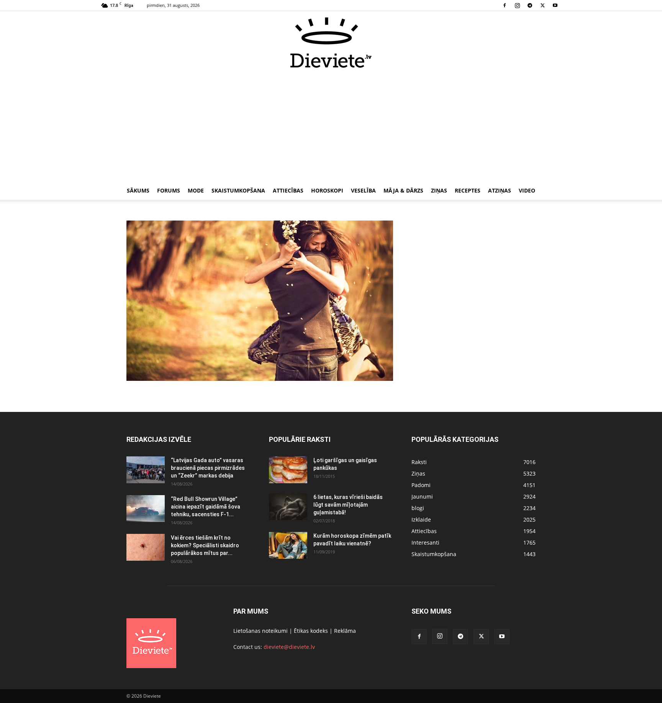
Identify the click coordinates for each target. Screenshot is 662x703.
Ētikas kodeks (311, 630)
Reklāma (345, 630)
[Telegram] (530, 5)
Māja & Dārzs (403, 190)
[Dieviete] (331, 42)
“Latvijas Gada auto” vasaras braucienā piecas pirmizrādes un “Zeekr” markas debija (208, 468)
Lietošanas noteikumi (260, 630)
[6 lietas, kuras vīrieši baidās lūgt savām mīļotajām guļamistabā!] (288, 506)
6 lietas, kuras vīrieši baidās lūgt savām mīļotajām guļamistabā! (348, 504)
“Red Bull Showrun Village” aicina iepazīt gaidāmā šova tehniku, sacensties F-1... (205, 506)
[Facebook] (504, 5)
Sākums (138, 190)
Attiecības (288, 190)
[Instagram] (517, 5)
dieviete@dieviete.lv (289, 646)
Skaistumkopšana (238, 190)
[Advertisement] (331, 125)
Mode (196, 190)
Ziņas (439, 190)
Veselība (363, 190)
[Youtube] (555, 5)
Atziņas (499, 190)
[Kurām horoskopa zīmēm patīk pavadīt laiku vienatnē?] (288, 545)
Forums (168, 190)
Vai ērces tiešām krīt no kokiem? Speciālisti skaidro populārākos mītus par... (205, 545)
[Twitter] (542, 5)
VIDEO (527, 190)
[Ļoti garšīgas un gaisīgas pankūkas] (288, 469)
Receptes (467, 190)
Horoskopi (327, 190)
